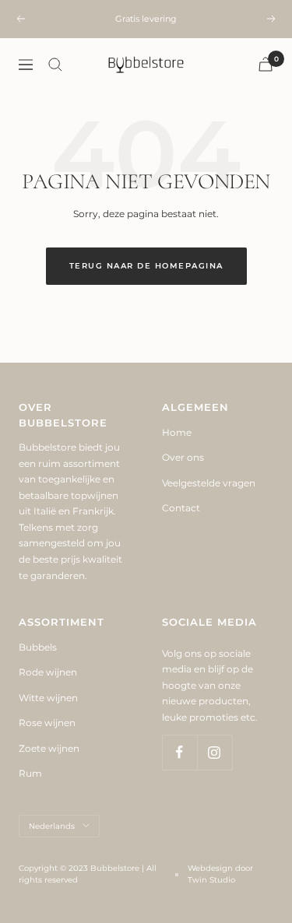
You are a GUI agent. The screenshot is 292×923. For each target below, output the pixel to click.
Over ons (183, 457)
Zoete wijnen (49, 748)
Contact (181, 508)
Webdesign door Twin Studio (220, 874)
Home (177, 432)
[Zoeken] (55, 65)
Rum (30, 773)
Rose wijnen (47, 722)
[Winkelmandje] (265, 64)
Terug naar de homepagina (146, 266)
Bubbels (38, 647)
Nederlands (52, 826)
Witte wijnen (48, 698)
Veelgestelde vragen (208, 483)
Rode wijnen (48, 672)
